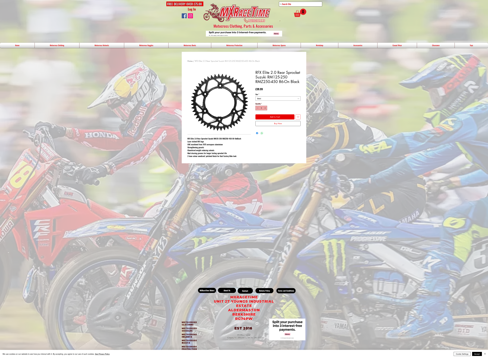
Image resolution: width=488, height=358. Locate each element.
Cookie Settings (462, 354)
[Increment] (265, 108)
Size (257, 94)
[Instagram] (190, 15)
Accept (477, 354)
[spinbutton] (261, 108)
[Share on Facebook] (257, 133)
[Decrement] (257, 108)
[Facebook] (184, 15)
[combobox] (278, 98)
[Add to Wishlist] (298, 117)
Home (190, 61)
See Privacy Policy (102, 354)
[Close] (484, 354)
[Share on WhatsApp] (261, 133)
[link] (300, 13)
